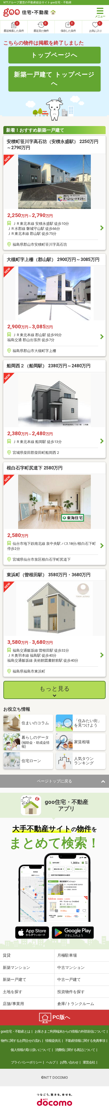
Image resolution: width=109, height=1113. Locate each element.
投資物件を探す (71, 991)
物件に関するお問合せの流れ (21, 1041)
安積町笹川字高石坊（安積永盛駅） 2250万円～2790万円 (52, 144)
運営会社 (89, 1062)
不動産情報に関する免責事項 (85, 1041)
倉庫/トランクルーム (75, 1003)
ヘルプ (50, 1062)
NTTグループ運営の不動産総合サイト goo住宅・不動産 (37, 2)
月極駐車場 (67, 955)
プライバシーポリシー (26, 1062)
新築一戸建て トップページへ (54, 79)
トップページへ (54, 54)
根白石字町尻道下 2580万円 (35, 468)
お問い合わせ (69, 1062)
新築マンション (16, 967)
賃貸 (7, 955)
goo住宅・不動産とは (15, 1031)
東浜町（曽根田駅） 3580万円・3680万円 (49, 574)
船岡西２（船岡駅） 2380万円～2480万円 (49, 365)
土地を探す (12, 991)
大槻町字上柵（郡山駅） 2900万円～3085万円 (53, 259)
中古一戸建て (69, 979)
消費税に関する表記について (75, 1050)
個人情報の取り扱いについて (31, 1050)
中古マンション (71, 967)
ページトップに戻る (54, 781)
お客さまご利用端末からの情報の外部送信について (70, 1031)
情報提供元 (53, 1041)
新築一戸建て (14, 979)
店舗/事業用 (13, 1003)
